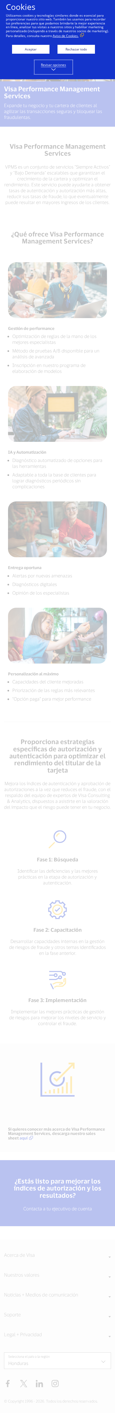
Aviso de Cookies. (66, 36)
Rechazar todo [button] (76, 49)
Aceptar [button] (31, 49)
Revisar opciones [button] (53, 65)
